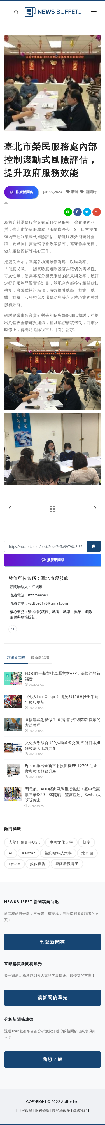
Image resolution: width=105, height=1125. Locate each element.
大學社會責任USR (24, 842)
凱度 (86, 842)
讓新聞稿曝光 (53, 997)
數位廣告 (38, 863)
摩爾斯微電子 (67, 863)
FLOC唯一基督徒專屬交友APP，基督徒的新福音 (62, 676)
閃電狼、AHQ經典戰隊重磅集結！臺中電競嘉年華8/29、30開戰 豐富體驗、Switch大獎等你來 (63, 794)
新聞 (75, 191)
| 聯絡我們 (79, 1110)
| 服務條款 (41, 1110)
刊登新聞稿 (52, 942)
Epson (14, 863)
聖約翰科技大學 (58, 853)
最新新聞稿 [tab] (40, 657)
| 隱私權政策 (60, 1110)
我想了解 (53, 1059)
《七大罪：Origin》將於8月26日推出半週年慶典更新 (62, 699)
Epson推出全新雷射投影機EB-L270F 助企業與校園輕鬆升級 (61, 768)
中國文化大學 (61, 842)
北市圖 (87, 853)
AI (11, 853)
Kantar (28, 853)
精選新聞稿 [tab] (16, 657)
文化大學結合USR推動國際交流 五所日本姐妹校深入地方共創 (62, 745)
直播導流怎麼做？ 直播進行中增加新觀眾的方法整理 (63, 722)
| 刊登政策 (24, 1110)
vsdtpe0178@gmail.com (48, 603)
